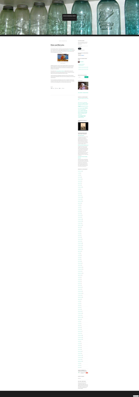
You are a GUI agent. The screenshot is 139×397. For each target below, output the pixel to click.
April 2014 (79, 347)
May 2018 (79, 257)
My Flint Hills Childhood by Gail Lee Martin (83, 98)
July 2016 (79, 301)
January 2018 (79, 265)
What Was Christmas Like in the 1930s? (83, 69)
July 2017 (79, 277)
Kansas (79, 109)
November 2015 (80, 313)
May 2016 (79, 305)
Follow (79, 48)
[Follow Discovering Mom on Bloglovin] (81, 55)
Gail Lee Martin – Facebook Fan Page (83, 92)
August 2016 (79, 299)
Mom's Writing (80, 112)
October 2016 (80, 295)
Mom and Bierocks (57, 45)
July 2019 (79, 229)
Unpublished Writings (81, 117)
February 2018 (80, 263)
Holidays (86, 108)
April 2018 (79, 259)
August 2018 (79, 251)
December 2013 (80, 355)
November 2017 (80, 269)
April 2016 (79, 307)
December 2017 (80, 267)
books (81, 103)
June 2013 (79, 365)
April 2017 (79, 283)
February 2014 (80, 351)
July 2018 (79, 253)
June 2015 (79, 323)
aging (81, 102)
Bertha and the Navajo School (83, 145)
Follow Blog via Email (81, 40)
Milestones (79, 110)
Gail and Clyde (83, 106)
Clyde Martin (80, 104)
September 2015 (80, 317)
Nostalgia (85, 112)
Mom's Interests (84, 110)
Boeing (84, 102)
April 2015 (79, 327)
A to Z (82, 102)
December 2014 (80, 335)
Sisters (86, 113)
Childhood (83, 103)
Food (79, 106)
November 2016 (80, 293)
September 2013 (80, 361)
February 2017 (80, 287)
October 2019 (80, 223)
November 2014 (80, 337)
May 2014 (79, 345)
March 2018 (79, 261)
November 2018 (80, 245)
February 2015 (80, 331)
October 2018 (80, 247)
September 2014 (80, 339)
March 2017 (79, 285)
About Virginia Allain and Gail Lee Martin (61, 35)
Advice (79, 102)
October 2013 (80, 359)
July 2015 (79, 321)
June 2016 (79, 303)
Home (52, 35)
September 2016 (80, 297)
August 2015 (79, 319)
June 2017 (79, 279)
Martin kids (84, 109)
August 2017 (79, 275)
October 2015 (80, 315)
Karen (81, 109)
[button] (81, 127)
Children (87, 103)
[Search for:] (83, 77)
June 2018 (79, 255)
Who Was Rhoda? (81, 135)
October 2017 (80, 271)
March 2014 (79, 349)
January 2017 (79, 289)
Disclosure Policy (70, 35)
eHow (87, 104)
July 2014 (79, 341)
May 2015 (79, 325)
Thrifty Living (80, 114)
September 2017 (80, 273)
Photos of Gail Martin (81, 113)
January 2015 (79, 333)
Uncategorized (81, 116)
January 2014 (79, 353)
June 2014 (79, 343)
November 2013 (80, 357)
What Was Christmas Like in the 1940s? (83, 67)
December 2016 (80, 291)
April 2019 (79, 235)
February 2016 (80, 311)
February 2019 (80, 239)
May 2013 (79, 367)
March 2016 (79, 309)
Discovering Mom (69, 16)
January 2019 (79, 241)
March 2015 (79, 329)
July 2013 (79, 363)
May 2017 (79, 281)
